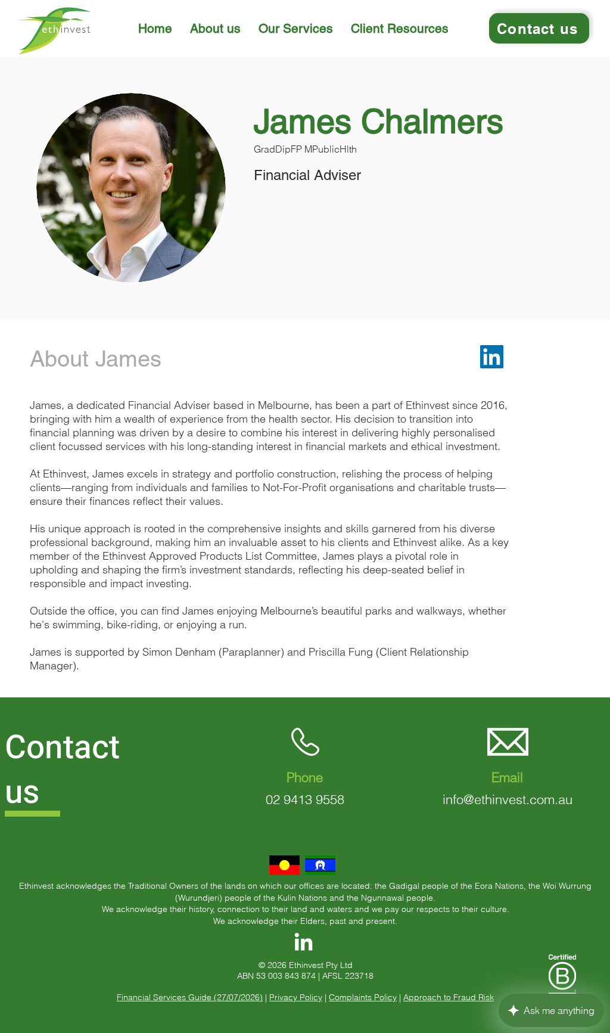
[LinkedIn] (491, 356)
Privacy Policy (295, 997)
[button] (215, 28)
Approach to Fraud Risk (448, 997)
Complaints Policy (363, 997)
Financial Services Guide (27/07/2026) (190, 997)
